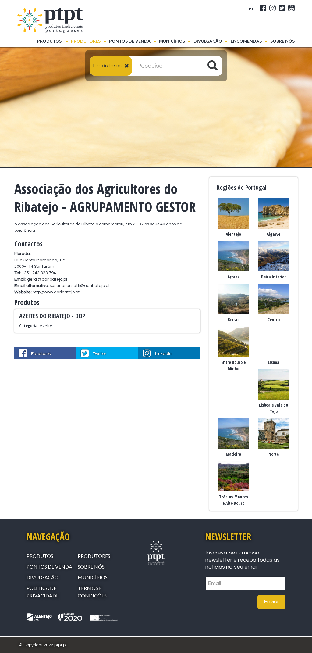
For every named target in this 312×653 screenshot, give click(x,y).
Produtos (52, 41)
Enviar (271, 602)
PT (251, 9)
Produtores (86, 41)
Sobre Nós (282, 41)
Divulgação (207, 41)
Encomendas (246, 41)
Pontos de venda (130, 41)
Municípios (172, 41)
